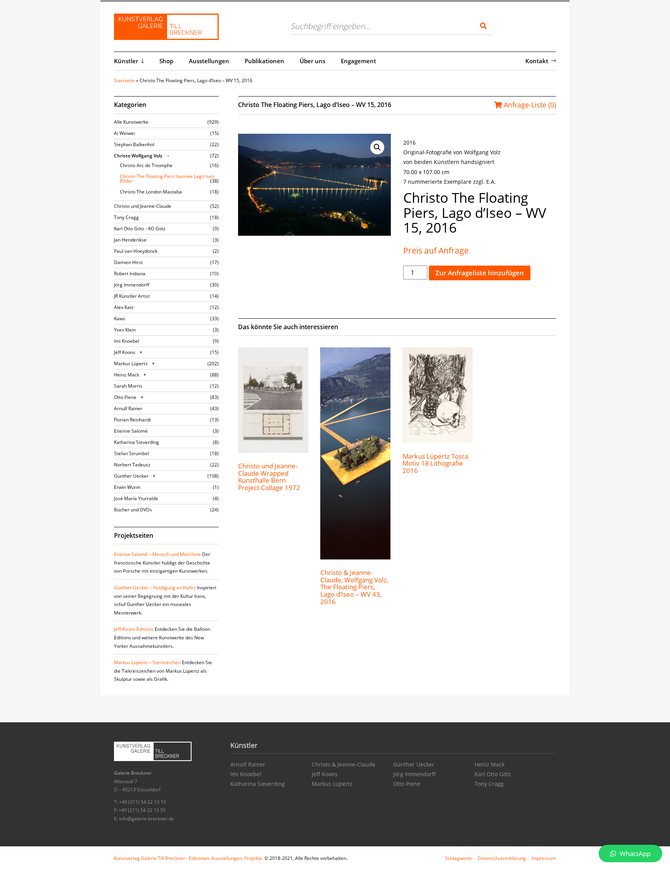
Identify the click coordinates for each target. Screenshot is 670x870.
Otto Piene (125, 397)
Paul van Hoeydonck (135, 251)
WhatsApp (634, 853)
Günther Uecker (131, 476)
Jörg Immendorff (131, 284)
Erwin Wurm (127, 487)
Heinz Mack (126, 374)
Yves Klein (125, 329)
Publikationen (264, 61)
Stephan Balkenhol (134, 144)
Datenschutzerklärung (502, 858)
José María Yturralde (136, 498)
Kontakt (536, 61)
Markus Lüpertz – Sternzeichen (147, 662)
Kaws (119, 318)
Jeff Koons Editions (134, 629)
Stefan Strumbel (131, 453)
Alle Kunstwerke (131, 122)
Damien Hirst (128, 262)
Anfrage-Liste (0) (529, 104)
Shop (166, 61)
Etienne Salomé (131, 431)
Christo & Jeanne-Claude (343, 764)
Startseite (124, 80)
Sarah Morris (128, 386)
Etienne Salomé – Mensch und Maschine (157, 554)
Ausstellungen (209, 61)
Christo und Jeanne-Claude (142, 206)
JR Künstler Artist (132, 296)
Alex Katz (124, 307)
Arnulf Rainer (128, 408)
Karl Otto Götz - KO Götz (140, 228)
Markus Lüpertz (131, 363)
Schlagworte (458, 858)
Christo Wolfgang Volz (138, 155)
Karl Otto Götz (493, 774)
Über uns (312, 61)
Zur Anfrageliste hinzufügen (479, 272)
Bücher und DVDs (133, 509)
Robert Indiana (129, 273)
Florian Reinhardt (132, 419)
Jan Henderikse (130, 239)
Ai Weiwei (124, 133)
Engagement (358, 61)
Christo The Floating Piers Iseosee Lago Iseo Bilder (167, 178)
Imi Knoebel (126, 341)
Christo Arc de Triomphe (146, 165)
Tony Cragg (126, 217)
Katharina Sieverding (136, 442)
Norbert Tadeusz (132, 464)
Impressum (544, 858)
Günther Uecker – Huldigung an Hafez (155, 587)
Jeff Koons (124, 352)
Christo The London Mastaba (151, 191)
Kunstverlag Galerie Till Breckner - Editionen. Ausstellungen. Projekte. (188, 858)
